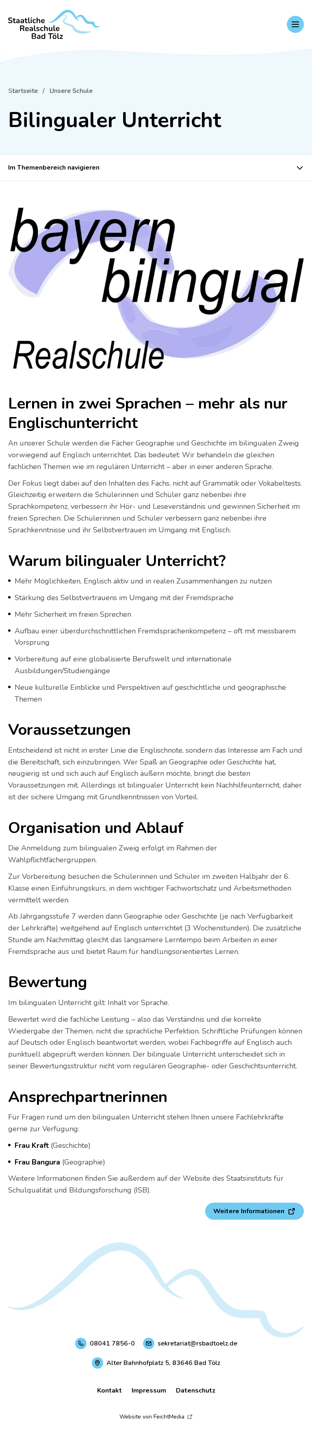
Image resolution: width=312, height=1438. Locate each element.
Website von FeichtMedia (151, 1417)
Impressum (149, 1390)
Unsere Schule (71, 90)
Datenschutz (195, 1390)
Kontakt (109, 1390)
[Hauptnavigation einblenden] (295, 24)
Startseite (23, 90)
